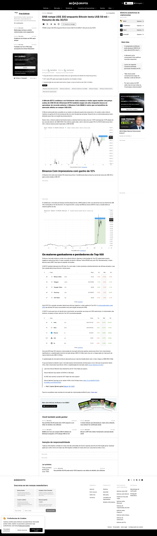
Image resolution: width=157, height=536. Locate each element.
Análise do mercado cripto (122, 497)
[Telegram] (51, 24)
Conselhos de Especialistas (107, 498)
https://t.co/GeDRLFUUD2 (91, 380)
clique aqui (94, 392)
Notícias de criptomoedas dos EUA (123, 506)
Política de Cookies (24, 526)
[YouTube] (43, 24)
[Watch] (131, 122)
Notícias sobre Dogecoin (121, 511)
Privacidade (116, 527)
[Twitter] (47, 24)
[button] (24, 493)
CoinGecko (80, 302)
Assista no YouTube (124, 136)
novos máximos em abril (96, 365)
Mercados (49, 13)
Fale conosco (93, 492)
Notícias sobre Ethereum (121, 502)
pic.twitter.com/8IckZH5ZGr (52, 382)
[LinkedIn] (54, 24)
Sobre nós (92, 495)
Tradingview (84, 167)
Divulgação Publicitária (133, 494)
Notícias (44, 13)
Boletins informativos (109, 502)
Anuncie (92, 489)
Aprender (105, 492)
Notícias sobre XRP (122, 491)
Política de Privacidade (20, 73)
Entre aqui (33, 78)
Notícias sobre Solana (123, 515)
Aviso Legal (124, 527)
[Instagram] (58, 24)
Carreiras (92, 497)
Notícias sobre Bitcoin (123, 494)
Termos (109, 527)
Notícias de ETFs (121, 522)
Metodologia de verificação (134, 490)
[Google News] (142, 480)
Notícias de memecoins (120, 518)
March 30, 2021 (69, 386)
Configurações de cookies (135, 527)
